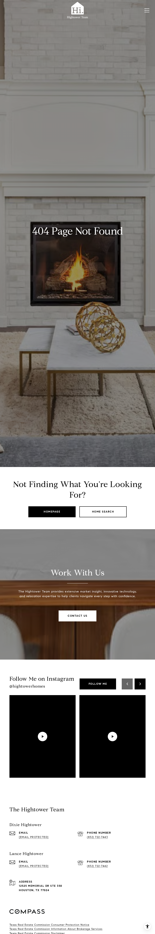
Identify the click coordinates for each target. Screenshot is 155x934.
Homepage (52, 511)
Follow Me (98, 683)
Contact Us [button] (77, 615)
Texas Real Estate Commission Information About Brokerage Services (55, 929)
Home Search (103, 511)
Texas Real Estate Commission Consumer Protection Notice (49, 924)
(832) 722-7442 (97, 866)
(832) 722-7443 (97, 837)
